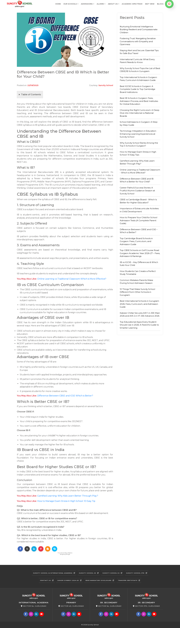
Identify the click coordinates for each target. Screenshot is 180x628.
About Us (113, 4)
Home (58, 4)
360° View (149, 4)
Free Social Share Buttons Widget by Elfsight (65, 553)
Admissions (87, 4)
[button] (20, 548)
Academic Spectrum (132, 4)
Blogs (160, 4)
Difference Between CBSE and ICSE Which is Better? (65, 395)
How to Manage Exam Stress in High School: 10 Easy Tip (66, 501)
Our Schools (70, 4)
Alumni (100, 4)
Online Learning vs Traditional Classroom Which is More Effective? (71, 279)
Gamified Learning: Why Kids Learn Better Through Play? (67, 496)
